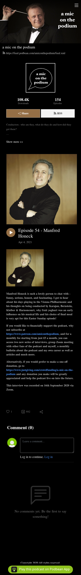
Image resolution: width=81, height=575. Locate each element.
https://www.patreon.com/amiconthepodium (32, 334)
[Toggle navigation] (76, 5)
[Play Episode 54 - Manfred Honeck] (10, 232)
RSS (59, 113)
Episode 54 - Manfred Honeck (39, 233)
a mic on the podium (18, 47)
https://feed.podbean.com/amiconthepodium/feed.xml (35, 53)
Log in (48, 457)
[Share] (41, 412)
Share (25, 113)
